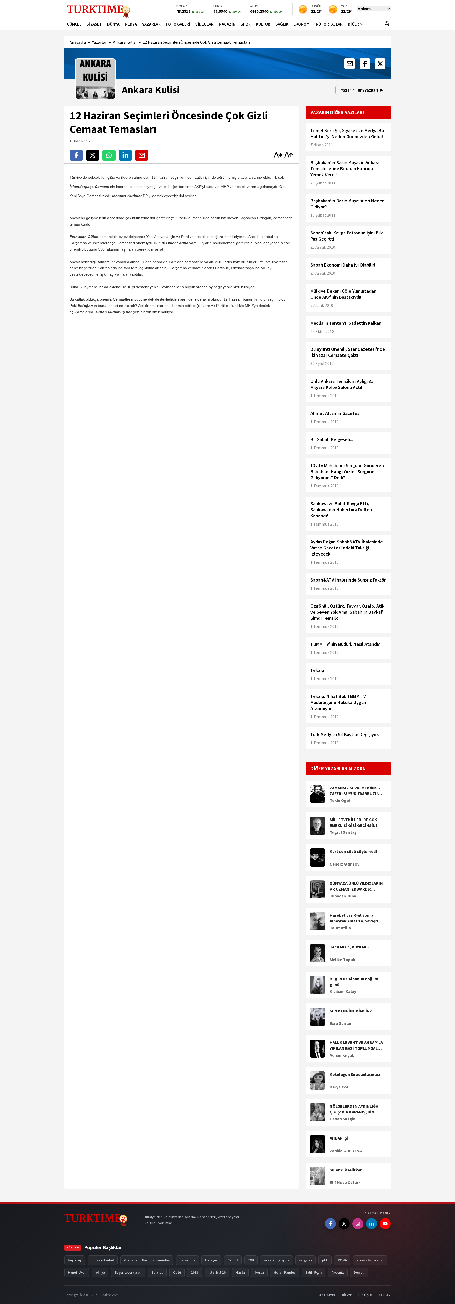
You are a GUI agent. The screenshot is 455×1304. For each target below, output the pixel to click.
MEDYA (131, 24)
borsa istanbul (102, 1260)
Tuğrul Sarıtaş (343, 832)
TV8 (251, 1260)
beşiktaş (74, 1260)
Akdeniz (338, 1272)
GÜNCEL (74, 24)
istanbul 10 (217, 1272)
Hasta (240, 1272)
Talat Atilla (340, 927)
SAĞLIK (281, 24)
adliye (100, 1272)
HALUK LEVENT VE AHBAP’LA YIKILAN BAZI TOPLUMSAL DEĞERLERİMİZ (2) (356, 1045)
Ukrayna (211, 1260)
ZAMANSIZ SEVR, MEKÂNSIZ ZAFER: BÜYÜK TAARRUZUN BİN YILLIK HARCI (355, 791)
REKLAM (385, 1295)
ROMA (342, 1260)
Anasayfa (78, 42)
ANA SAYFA (327, 1295)
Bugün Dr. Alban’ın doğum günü (354, 981)
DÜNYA (113, 24)
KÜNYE (347, 1295)
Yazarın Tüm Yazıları (359, 90)
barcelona (187, 1260)
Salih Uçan (313, 1272)
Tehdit (233, 1260)
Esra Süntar (341, 1023)
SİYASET (94, 24)
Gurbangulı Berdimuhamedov (147, 1260)
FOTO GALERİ (178, 24)
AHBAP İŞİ (339, 1138)
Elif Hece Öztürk (345, 1182)
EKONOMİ (302, 24)
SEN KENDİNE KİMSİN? (351, 1010)
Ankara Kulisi (124, 42)
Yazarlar (99, 42)
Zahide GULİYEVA (346, 1150)
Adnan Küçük (342, 1055)
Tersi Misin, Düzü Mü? (350, 947)
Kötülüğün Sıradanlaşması (355, 1074)
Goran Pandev (284, 1272)
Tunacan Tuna (343, 895)
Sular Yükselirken (346, 1169)
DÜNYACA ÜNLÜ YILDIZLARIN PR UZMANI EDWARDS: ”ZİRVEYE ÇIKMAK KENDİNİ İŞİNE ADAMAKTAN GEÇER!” (356, 886)
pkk (325, 1260)
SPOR (246, 24)
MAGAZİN (227, 24)
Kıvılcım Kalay (343, 991)
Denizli (359, 1272)
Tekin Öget (340, 800)
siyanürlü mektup (370, 1260)
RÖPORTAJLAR (329, 24)
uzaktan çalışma (276, 1260)
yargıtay (305, 1260)
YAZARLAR (151, 24)
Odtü (177, 1272)
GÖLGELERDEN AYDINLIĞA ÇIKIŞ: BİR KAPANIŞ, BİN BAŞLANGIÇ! (354, 1109)
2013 (194, 1272)
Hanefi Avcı (76, 1272)
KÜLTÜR (263, 24)
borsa (259, 1272)
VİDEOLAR (204, 24)
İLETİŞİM (365, 1295)
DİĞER (353, 24)
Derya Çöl (339, 1087)
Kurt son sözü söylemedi (353, 851)
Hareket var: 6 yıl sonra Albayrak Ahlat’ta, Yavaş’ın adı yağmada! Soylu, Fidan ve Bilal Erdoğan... (355, 918)
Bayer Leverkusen (128, 1272)
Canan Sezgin (342, 1118)
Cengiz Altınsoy (344, 864)
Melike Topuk (342, 959)
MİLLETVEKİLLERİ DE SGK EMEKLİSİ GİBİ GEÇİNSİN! (353, 822)
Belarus (157, 1272)
